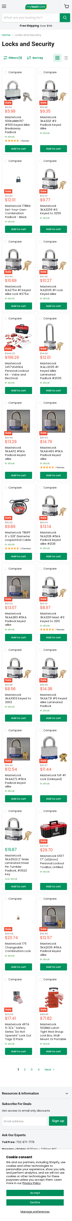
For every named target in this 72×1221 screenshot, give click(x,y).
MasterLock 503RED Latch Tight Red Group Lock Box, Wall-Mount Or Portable (53, 1031)
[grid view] (57, 58)
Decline (35, 1202)
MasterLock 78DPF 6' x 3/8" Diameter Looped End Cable (18, 536)
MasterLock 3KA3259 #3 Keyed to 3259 (50, 209)
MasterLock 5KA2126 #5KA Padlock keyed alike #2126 (50, 538)
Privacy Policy (31, 1183)
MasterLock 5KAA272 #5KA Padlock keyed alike (15, 780)
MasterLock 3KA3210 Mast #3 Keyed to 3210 (52, 617)
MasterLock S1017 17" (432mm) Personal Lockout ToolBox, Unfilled (52, 861)
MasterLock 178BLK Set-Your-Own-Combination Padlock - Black (18, 211)
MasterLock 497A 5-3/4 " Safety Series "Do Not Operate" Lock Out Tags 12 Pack (18, 1031)
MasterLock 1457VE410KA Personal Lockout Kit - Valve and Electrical (17, 370)
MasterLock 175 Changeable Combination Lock (18, 947)
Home (6, 35)
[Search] (65, 17)
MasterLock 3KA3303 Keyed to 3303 (18, 698)
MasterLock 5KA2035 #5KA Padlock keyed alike (50, 949)
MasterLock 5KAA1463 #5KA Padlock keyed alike (51, 453)
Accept (35, 1193)
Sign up (58, 1121)
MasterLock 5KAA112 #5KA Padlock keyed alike (15, 453)
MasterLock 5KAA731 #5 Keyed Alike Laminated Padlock (53, 700)
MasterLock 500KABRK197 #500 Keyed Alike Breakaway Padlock (17, 124)
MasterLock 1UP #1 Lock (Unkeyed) (53, 777)
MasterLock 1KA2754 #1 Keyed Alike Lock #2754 (18, 290)
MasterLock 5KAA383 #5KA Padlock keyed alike (15, 619)
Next (48, 1069)
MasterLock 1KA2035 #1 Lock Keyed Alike (51, 290)
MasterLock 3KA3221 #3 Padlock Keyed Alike (50, 122)
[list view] (66, 58)
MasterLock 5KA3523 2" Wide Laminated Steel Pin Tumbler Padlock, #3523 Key (17, 864)
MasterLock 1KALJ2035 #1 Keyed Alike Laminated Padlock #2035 (50, 370)
